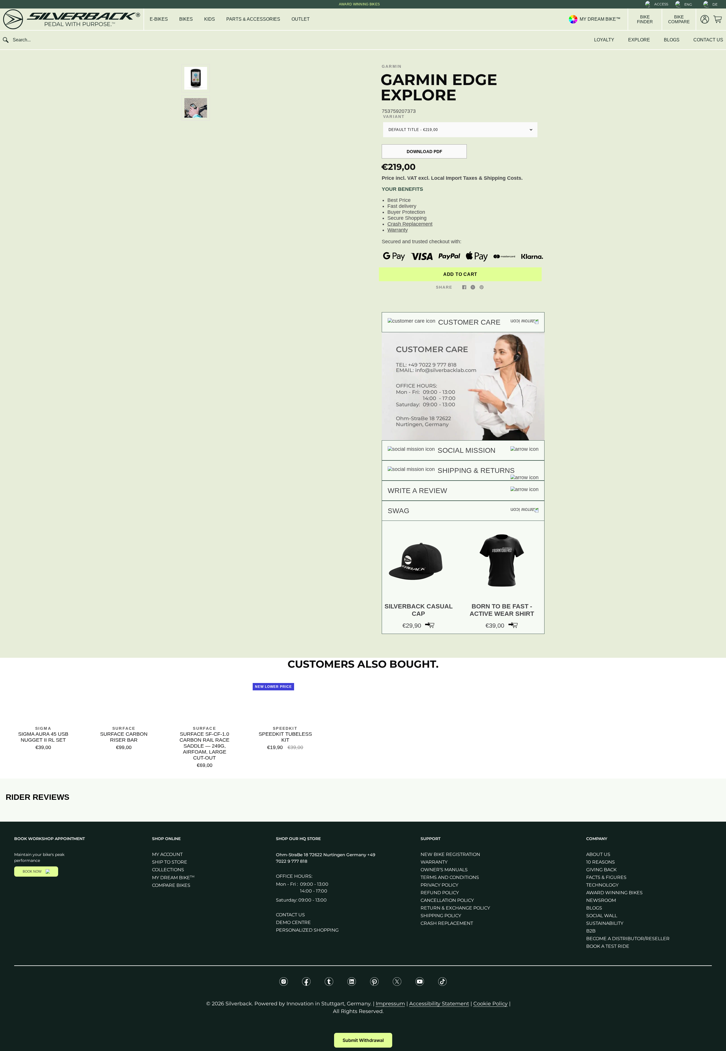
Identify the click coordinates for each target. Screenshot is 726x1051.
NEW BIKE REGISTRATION (450, 854)
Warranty (397, 230)
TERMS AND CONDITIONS (450, 877)
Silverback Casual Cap (419, 610)
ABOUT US (598, 854)
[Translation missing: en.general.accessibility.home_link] (71, 19)
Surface (123, 728)
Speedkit (285, 728)
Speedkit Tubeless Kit (285, 737)
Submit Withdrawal (363, 1040)
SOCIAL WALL (601, 915)
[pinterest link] (482, 287)
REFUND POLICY (440, 892)
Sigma (43, 728)
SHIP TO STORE (169, 862)
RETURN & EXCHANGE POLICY (455, 908)
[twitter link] (472, 287)
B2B (591, 931)
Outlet (301, 19)
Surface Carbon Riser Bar (123, 737)
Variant (394, 116)
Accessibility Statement (439, 1004)
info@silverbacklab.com (445, 370)
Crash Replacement (409, 224)
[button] (656, 4)
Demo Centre (293, 922)
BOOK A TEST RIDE (607, 946)
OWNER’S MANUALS (444, 869)
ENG (688, 4)
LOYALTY (604, 39)
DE (714, 4)
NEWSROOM (601, 900)
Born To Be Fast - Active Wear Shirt (502, 610)
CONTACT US (708, 39)
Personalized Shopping (307, 930)
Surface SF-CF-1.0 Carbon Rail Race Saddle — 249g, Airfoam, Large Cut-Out (204, 746)
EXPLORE (639, 39)
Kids (209, 19)
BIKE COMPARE (679, 19)
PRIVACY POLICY (439, 885)
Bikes (186, 19)
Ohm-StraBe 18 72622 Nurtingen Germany (321, 854)
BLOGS (671, 39)
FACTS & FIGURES (606, 877)
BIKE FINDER (645, 19)
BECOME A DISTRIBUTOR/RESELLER (628, 938)
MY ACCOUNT (167, 854)
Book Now (32, 872)
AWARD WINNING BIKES (614, 892)
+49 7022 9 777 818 (432, 365)
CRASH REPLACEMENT (447, 923)
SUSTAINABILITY (604, 923)
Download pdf (424, 151)
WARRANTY (434, 862)
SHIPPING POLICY (441, 915)
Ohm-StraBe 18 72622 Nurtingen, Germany (423, 421)
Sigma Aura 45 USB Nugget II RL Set (43, 737)
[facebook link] (464, 287)
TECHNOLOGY (602, 885)
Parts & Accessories (253, 19)
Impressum (390, 1004)
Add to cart (460, 274)
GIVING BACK (601, 869)
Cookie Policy (490, 1004)
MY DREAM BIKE (173, 877)
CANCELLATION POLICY (447, 900)
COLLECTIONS (168, 869)
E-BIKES (159, 19)
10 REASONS (600, 862)
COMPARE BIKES (171, 885)
